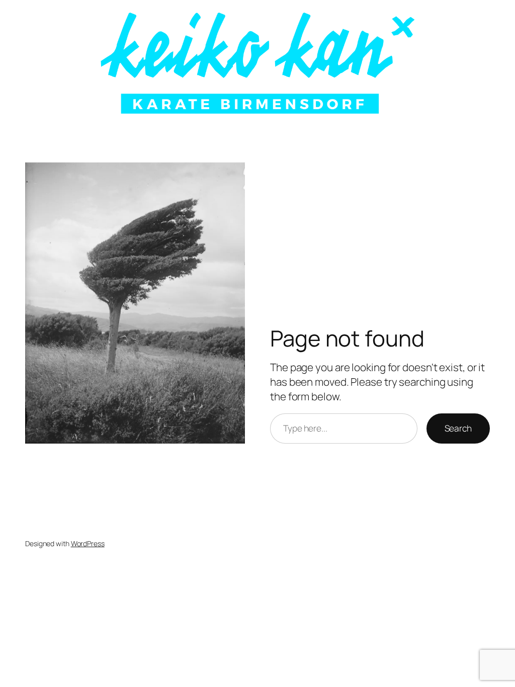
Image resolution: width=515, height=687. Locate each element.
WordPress (88, 543)
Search (458, 428)
